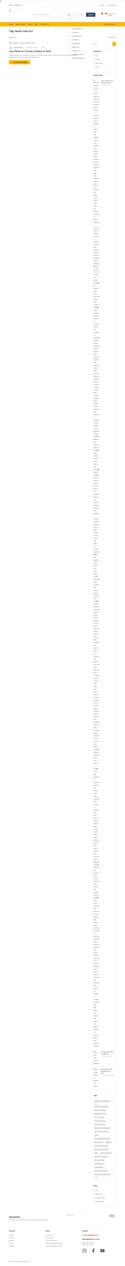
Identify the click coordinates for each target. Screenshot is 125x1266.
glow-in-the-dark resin (101, 1131)
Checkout (12, 1246)
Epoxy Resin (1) (77, 36)
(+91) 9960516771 (90, 1235)
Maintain (108, 1142)
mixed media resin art (101, 1146)
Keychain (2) (76, 43)
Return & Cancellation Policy (54, 1243)
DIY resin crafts (99, 1117)
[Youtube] (102, 1250)
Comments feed (100, 1198)
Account (11, 1238)
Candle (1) (75, 32)
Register (11, 1235)
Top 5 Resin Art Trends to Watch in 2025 (30, 51)
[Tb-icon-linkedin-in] (111, 1250)
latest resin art (99, 1142)
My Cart (11, 1243)
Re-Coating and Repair (101, 1149)
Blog (36, 24)
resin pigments (99, 1163)
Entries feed (98, 1194)
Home (11, 24)
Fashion (97, 59)
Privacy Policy (50, 1238)
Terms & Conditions (51, 1240)
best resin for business (101, 1106)
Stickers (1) (76, 51)
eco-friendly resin (100, 1124)
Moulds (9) (75, 47)
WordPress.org (99, 1201)
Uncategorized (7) (78, 54)
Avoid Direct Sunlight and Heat (102, 1101)
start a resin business (101, 1171)
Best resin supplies (100, 1110)
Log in (97, 1190)
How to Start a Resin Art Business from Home (106, 1071)
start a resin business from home (102, 1175)
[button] (77, 36)
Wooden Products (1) (78, 58)
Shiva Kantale (18, 47)
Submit (112, 1215)
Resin (96, 67)
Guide (96, 1135)
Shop (29, 24)
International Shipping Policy (54, 1246)
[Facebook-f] (93, 1250)
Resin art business (106, 1153)
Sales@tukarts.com (91, 1239)
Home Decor (99, 63)
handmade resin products (102, 1138)
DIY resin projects (100, 1121)
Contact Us (44, 24)
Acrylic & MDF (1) (77, 29)
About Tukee (20, 24)
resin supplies (99, 1167)
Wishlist (11, 1240)
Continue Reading (20, 62)
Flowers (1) (75, 40)
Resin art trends (99, 1160)
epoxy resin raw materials (102, 1128)
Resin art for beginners (101, 1156)
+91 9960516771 (17, 5)
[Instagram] (84, 1250)
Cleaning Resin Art (100, 1113)
